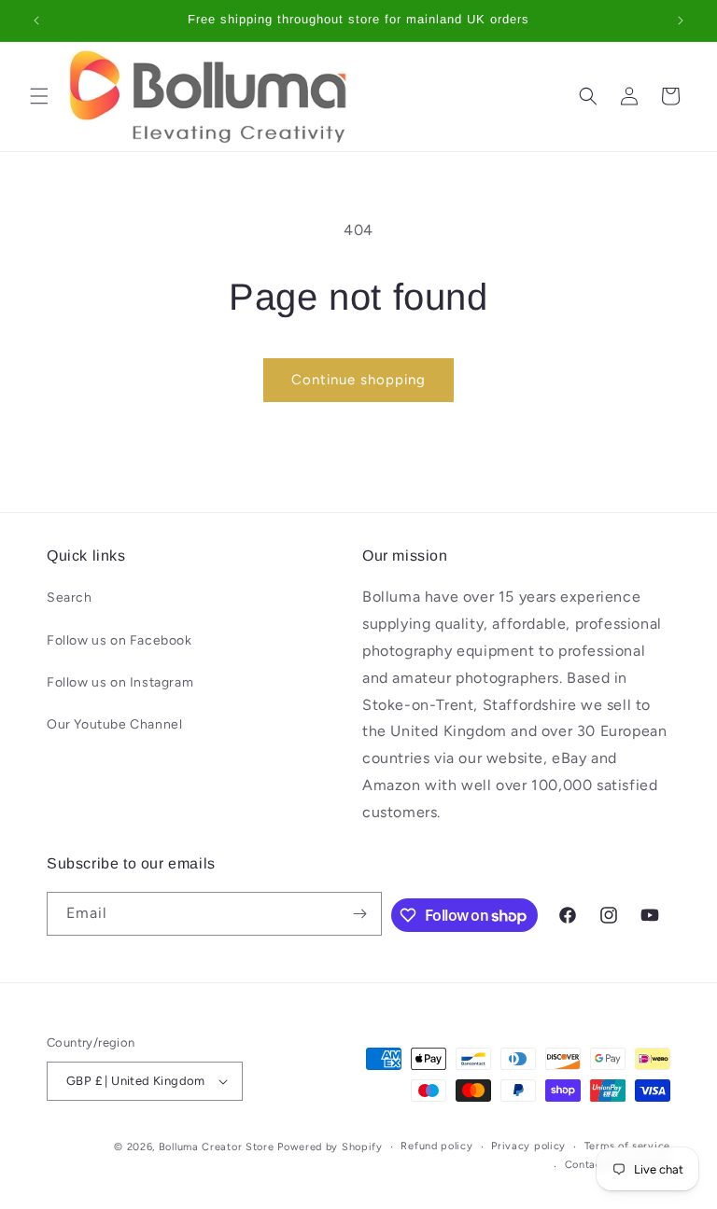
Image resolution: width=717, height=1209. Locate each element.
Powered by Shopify (330, 1147)
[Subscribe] (360, 914)
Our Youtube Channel (114, 724)
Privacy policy (528, 1146)
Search (69, 597)
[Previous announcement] (36, 20)
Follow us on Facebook (119, 640)
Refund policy (436, 1146)
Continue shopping (358, 379)
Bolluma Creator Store (216, 1147)
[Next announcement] (680, 20)
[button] (39, 96)
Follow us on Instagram (120, 682)
